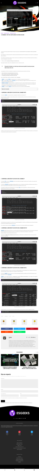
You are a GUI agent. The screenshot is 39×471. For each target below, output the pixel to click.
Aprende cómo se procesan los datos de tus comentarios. (23, 402)
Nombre (2, 389)
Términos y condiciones (19, 460)
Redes (13, 316)
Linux (10, 316)
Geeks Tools (19, 445)
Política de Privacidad (19, 459)
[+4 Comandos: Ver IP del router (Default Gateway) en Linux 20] (19, 294)
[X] (15, 418)
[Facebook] (13, 418)
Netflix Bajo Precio (19, 444)
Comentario (2, 378)
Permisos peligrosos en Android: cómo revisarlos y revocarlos (10, 368)
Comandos (6, 316)
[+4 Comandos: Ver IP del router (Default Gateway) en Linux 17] (19, 115)
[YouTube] (19, 418)
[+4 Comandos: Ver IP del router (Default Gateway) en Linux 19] (19, 252)
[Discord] (25, 418)
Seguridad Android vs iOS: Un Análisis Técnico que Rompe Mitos (29, 368)
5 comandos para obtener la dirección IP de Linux (9, 75)
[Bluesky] (21, 418)
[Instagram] (16, 418)
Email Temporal (19, 449)
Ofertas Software (19, 442)
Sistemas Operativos (6, 33)
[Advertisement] (19, 44)
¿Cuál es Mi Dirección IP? (19, 446)
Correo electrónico (3, 393)
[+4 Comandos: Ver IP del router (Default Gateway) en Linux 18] (19, 207)
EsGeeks (2, 33)
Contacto (19, 456)
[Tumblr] (22, 418)
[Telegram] (23, 418)
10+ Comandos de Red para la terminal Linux (12, 60)
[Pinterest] (18, 418)
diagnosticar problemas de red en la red (12, 234)
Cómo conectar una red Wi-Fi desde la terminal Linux (10, 74)
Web (20, 393)
